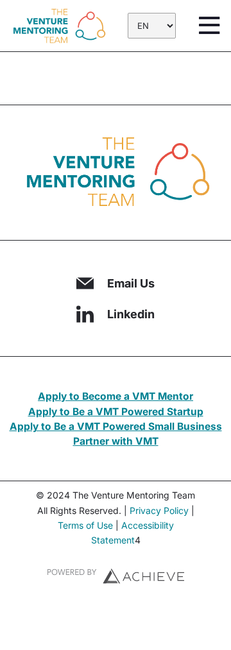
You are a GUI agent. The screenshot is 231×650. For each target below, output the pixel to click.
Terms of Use (85, 525)
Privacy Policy (159, 510)
